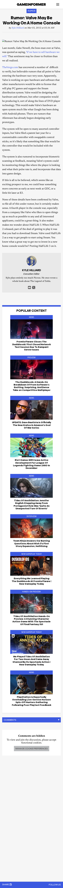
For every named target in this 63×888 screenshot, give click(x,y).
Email (29, 287)
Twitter (33, 287)
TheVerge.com (10, 67)
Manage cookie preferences (31, 748)
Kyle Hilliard (18, 28)
